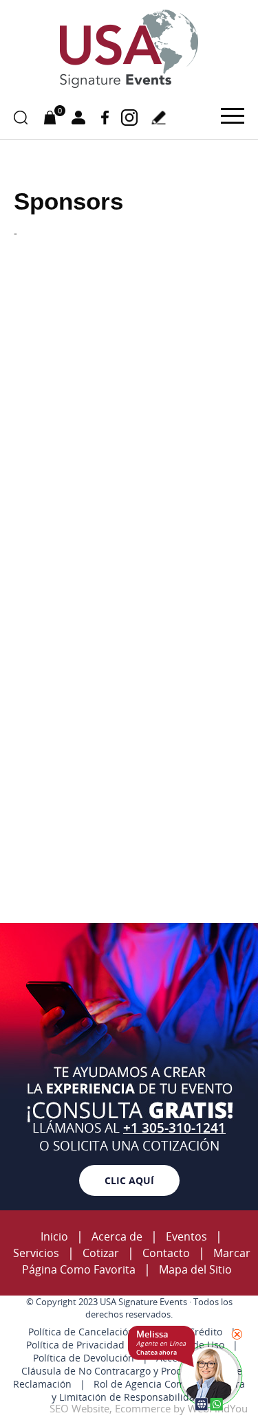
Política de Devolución (83, 1357)
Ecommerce (143, 1408)
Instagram (129, 117)
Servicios (36, 1252)
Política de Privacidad (75, 1344)
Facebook (105, 117)
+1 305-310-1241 (174, 1128)
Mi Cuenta (78, 117)
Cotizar (101, 1252)
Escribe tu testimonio (158, 117)
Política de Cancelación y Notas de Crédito (125, 1331)
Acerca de (117, 1236)
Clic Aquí (129, 1180)
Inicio (54, 1236)
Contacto (166, 1252)
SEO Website (79, 1408)
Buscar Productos (21, 117)
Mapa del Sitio (195, 1269)
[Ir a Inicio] (129, 86)
